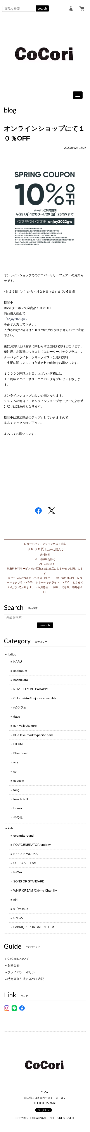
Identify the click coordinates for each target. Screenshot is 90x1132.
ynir (15, 762)
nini (15, 899)
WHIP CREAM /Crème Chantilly (35, 890)
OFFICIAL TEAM (24, 863)
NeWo (17, 872)
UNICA (18, 918)
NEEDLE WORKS (25, 854)
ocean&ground (23, 835)
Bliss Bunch (21, 753)
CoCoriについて (18, 958)
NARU (17, 661)
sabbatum (20, 670)
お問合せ (13, 965)
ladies (12, 654)
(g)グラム (19, 707)
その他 (17, 817)
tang (16, 790)
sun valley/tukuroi (25, 725)
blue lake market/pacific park (33, 735)
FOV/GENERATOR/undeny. (32, 844)
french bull (20, 799)
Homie (17, 808)
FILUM (18, 744)
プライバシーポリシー (22, 972)
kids (10, 828)
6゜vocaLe (20, 908)
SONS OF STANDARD (28, 881)
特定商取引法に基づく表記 (25, 979)
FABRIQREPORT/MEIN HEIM (33, 927)
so (15, 771)
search (42, 8)
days (16, 716)
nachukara (20, 680)
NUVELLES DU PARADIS (30, 689)
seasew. (18, 780)
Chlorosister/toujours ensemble (34, 698)
